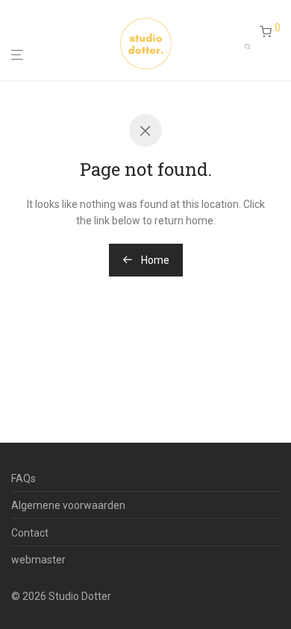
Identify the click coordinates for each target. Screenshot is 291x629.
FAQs (23, 478)
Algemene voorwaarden (68, 505)
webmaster (38, 560)
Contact (29, 533)
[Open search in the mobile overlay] (252, 43)
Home (154, 260)
